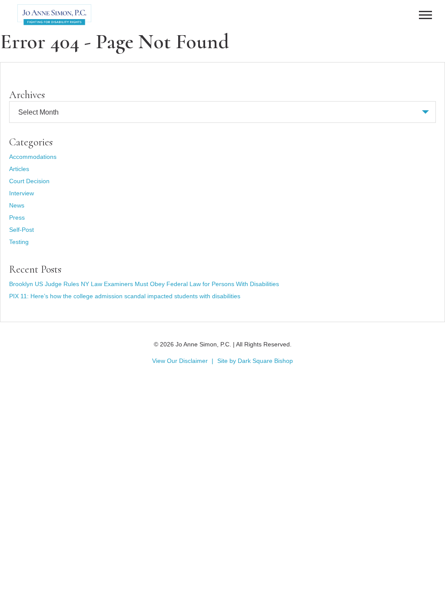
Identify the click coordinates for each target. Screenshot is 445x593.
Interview (21, 193)
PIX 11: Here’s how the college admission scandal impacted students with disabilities (124, 296)
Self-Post (21, 229)
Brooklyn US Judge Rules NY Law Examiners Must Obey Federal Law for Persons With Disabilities (144, 283)
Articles (19, 168)
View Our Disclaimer (180, 360)
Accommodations (32, 156)
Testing (19, 241)
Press (17, 217)
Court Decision (29, 181)
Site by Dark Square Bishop (255, 360)
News (16, 205)
